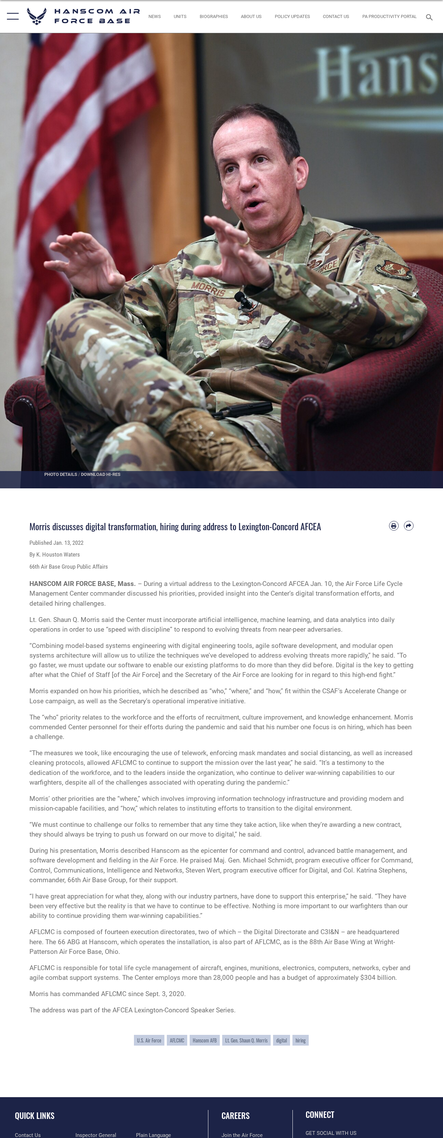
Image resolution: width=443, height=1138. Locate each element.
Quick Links (34, 1115)
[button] (11, 16)
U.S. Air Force (149, 1040)
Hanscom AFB (205, 1040)
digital (281, 1040)
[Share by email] (409, 526)
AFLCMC (177, 1040)
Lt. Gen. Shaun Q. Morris (246, 1040)
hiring (301, 1040)
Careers (236, 1115)
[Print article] (394, 526)
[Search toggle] (430, 16)
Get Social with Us (331, 1133)
